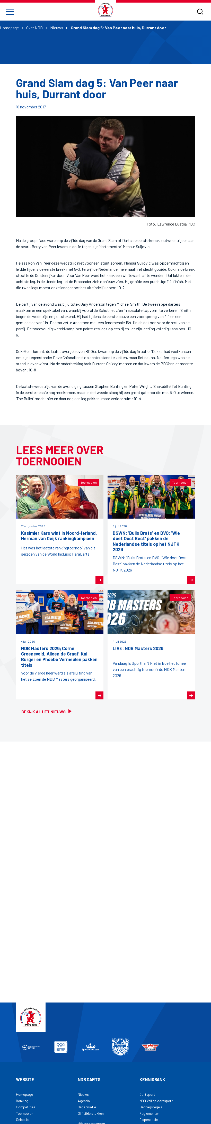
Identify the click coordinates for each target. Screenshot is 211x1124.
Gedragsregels (150, 1107)
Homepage (9, 27)
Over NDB (34, 27)
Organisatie (87, 1107)
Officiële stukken (91, 1113)
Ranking (22, 1101)
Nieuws (56, 27)
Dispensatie (148, 1119)
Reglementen (149, 1113)
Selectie (22, 1119)
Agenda (84, 1101)
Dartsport (147, 1094)
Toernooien (24, 1113)
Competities (25, 1107)
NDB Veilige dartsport (156, 1101)
